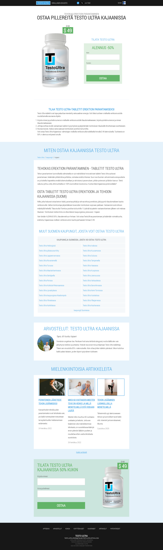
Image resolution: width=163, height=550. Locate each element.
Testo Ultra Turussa (46, 265)
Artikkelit (103, 529)
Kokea (67, 529)
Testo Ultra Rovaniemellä (48, 260)
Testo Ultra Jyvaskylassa (48, 290)
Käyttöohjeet (79, 529)
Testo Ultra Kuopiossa (91, 270)
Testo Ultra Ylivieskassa (47, 300)
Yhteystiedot (115, 529)
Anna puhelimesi (43, 488)
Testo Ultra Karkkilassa (47, 305)
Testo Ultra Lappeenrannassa (49, 255)
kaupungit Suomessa (81, 310)
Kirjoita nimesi (42, 476)
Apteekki (46, 529)
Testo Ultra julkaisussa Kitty (49, 250)
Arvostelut (57, 529)
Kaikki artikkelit (81, 452)
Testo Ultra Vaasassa (90, 265)
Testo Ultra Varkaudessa (91, 280)
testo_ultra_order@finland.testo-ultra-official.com (81, 538)
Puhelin (88, 63)
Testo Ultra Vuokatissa (91, 295)
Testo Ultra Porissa (46, 280)
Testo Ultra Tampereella (91, 260)
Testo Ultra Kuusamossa (92, 250)
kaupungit (91, 529)
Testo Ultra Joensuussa (91, 275)
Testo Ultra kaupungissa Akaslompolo (52, 295)
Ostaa (103, 78)
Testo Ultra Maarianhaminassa (50, 270)
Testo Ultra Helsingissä (47, 245)
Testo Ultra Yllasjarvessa (91, 300)
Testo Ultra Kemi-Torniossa (93, 290)
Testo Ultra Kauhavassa (91, 305)
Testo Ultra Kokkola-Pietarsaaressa (51, 285)
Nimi (87, 53)
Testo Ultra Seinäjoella (47, 275)
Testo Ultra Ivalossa (90, 245)
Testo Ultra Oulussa (90, 255)
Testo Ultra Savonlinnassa (92, 285)
